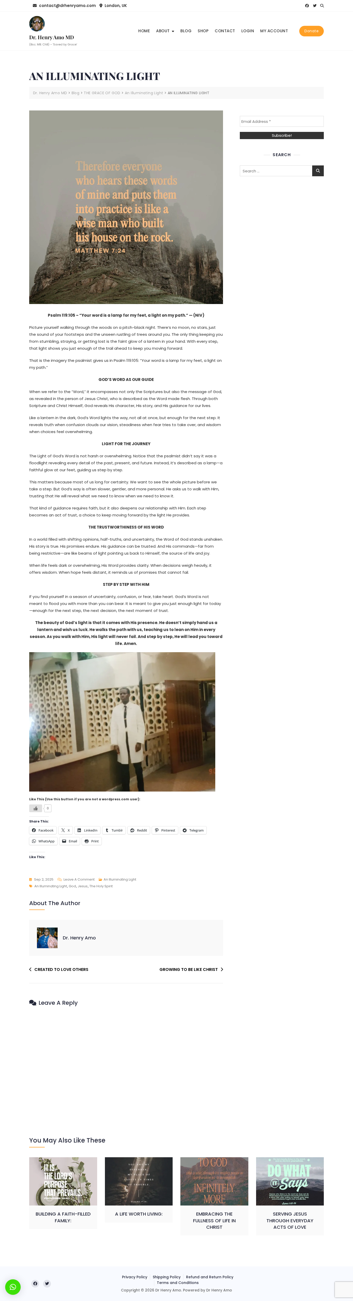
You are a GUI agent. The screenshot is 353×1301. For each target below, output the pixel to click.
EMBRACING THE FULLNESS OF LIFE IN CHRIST (214, 1220)
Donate (311, 31)
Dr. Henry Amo (79, 938)
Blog (185, 31)
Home (144, 31)
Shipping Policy (167, 1277)
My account (274, 31)
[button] (13, 1287)
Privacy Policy (134, 1277)
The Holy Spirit (101, 886)
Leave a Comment (79, 880)
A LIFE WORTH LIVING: (139, 1214)
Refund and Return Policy (209, 1277)
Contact (225, 31)
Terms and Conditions (178, 1282)
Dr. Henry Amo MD (51, 37)
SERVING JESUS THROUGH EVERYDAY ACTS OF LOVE (289, 1220)
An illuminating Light (50, 886)
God (72, 886)
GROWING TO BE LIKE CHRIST (188, 969)
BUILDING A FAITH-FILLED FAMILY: (63, 1217)
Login (247, 31)
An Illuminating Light (120, 879)
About (163, 31)
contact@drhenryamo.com (67, 5)
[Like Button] (35, 808)
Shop (203, 31)
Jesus (83, 886)
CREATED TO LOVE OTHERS (61, 969)
